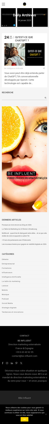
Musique (5, 294)
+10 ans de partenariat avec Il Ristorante (16, 240)
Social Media (7, 303)
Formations (6, 268)
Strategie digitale (9, 308)
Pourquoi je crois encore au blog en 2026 (16, 225)
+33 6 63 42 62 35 (24, 352)
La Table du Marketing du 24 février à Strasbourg (20, 229)
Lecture (5, 286)
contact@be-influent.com (24, 356)
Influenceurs (7, 272)
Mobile (5, 290)
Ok (24, 419)
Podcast (5, 299)
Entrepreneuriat (8, 264)
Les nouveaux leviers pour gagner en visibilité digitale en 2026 (24, 244)
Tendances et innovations (12, 312)
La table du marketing (11, 281)
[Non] (46, 414)
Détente (5, 259)
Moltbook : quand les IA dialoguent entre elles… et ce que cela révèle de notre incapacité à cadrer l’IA (24, 234)
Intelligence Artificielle (15, 68)
